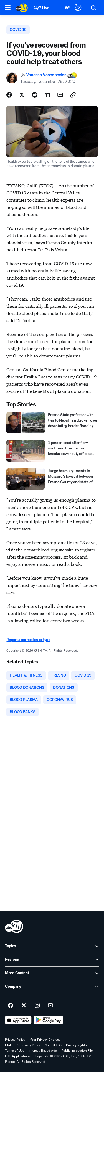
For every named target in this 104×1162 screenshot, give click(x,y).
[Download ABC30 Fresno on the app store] (18, 1020)
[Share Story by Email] (60, 94)
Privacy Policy (15, 1039)
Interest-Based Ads (43, 1050)
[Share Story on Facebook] (9, 94)
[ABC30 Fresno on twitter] (23, 1005)
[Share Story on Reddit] (34, 94)
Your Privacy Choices (45, 1039)
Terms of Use (14, 1050)
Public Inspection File (77, 1050)
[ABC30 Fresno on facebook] (10, 1005)
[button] (8, 7)
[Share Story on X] (22, 94)
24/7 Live (41, 7)
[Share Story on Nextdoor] (47, 94)
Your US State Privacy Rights (66, 1045)
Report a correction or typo (28, 639)
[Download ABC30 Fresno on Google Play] (48, 1020)
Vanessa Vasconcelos (46, 75)
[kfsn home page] (14, 926)
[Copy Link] (73, 94)
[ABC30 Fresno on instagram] (37, 1005)
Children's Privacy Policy (23, 1045)
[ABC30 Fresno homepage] (22, 7)
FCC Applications (18, 1056)
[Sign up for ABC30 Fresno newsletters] (50, 1005)
